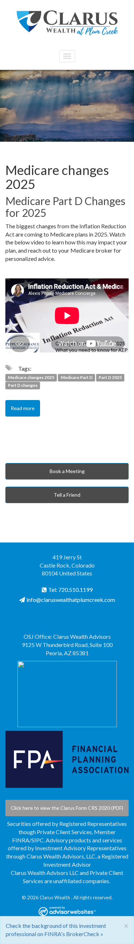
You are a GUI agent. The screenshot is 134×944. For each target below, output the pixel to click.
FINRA (20, 840)
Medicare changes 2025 (31, 377)
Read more (23, 408)
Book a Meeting (67, 471)
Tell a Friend (67, 495)
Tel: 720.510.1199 (70, 589)
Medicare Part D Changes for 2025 (65, 206)
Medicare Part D (77, 377)
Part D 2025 (110, 377)
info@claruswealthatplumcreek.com (70, 599)
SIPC (37, 840)
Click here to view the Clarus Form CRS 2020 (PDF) (67, 808)
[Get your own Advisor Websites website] (67, 911)
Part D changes (23, 385)
